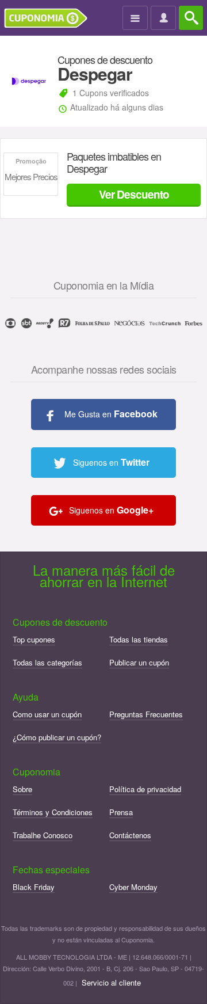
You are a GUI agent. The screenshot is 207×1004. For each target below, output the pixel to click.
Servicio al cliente (111, 982)
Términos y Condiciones (53, 812)
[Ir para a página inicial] (50, 18)
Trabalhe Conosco (42, 835)
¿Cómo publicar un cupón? (57, 737)
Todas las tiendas (138, 639)
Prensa (121, 812)
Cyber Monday (133, 886)
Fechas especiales (51, 869)
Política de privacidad (145, 789)
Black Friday (34, 886)
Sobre (22, 789)
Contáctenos (130, 835)
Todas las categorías (47, 662)
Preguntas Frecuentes (146, 714)
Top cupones (34, 639)
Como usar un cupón (47, 714)
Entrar (164, 18)
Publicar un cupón (139, 662)
